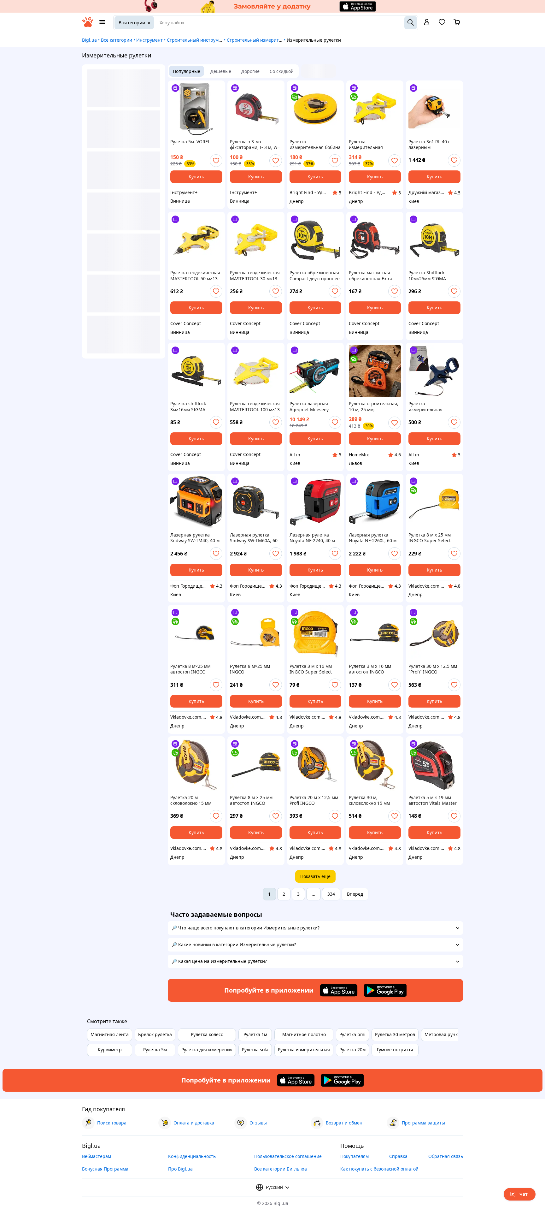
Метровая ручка (442, 1034)
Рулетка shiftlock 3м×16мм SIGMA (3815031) (188, 406)
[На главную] (87, 25)
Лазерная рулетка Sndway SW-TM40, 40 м (195, 537)
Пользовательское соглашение (288, 1156)
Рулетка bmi (352, 1034)
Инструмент (149, 40)
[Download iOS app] (339, 990)
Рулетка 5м (155, 1050)
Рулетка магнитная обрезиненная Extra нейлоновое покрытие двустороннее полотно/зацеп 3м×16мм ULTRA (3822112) (374, 275)
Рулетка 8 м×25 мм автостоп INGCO (190, 669)
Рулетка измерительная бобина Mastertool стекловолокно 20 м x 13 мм (315, 144)
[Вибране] (442, 24)
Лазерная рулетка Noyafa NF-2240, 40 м (312, 537)
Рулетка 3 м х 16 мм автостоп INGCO (370, 669)
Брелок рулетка (155, 1034)
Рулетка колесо (207, 1034)
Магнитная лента (110, 1034)
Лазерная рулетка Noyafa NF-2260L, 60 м (372, 537)
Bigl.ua (89, 40)
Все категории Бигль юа (280, 1169)
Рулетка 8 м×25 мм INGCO (250, 669)
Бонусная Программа (105, 1169)
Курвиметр (110, 1050)
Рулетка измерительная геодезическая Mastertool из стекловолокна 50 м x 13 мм (372, 144)
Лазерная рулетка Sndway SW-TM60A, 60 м (254, 537)
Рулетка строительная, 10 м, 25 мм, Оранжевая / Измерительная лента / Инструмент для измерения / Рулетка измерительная (374, 406)
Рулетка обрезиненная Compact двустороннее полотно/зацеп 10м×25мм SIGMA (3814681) (315, 275)
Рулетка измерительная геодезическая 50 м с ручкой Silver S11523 (431, 406)
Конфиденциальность (192, 1156)
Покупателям (354, 1156)
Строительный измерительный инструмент (275, 40)
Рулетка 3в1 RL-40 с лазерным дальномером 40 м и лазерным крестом (430, 144)
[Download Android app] (385, 990)
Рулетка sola (255, 1050)
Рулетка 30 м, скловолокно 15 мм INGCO (369, 800)
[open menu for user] (426, 23)
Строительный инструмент (196, 40)
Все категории (116, 40)
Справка (398, 1156)
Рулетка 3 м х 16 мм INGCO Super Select (311, 669)
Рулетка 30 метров (395, 1034)
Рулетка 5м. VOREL (190, 142)
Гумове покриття (395, 1050)
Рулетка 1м (255, 1034)
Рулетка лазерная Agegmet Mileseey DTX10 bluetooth (309, 406)
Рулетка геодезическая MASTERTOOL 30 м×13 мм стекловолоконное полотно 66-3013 (255, 275)
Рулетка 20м (352, 1050)
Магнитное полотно (304, 1034)
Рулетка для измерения (206, 1050)
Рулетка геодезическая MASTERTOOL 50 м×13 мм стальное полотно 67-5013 (195, 275)
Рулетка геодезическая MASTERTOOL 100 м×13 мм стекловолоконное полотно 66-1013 (255, 406)
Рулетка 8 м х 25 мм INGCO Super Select (429, 537)
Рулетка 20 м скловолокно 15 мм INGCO (190, 800)
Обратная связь (445, 1156)
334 (331, 894)
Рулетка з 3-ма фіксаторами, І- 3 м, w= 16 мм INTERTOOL (255, 144)
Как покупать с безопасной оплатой (379, 1169)
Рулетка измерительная (304, 1050)
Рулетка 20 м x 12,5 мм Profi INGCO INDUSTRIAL (314, 800)
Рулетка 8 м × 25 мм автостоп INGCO (251, 800)
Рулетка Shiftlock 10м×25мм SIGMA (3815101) (427, 275)
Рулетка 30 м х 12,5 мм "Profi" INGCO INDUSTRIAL (432, 669)
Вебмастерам (96, 1156)
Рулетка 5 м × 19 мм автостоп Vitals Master (432, 800)
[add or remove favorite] (216, 160)
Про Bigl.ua (180, 1169)
